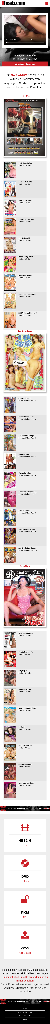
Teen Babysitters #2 (25, 202)
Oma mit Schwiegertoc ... (27, 418)
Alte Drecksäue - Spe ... (27, 549)
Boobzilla (24, 728)
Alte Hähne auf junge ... (27, 437)
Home (25, 1009)
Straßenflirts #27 (27, 512)
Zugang (25, 1019)
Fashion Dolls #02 (25, 183)
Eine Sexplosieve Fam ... (27, 530)
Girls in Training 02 (25, 653)
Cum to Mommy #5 (25, 765)
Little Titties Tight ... (26, 747)
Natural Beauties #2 (25, 634)
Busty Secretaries (25, 164)
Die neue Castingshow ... (27, 493)
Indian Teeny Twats (25, 258)
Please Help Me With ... (27, 220)
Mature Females (27, 474)
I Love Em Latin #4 (25, 277)
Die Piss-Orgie (27, 455)
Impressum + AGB (25, 1016)
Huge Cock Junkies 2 (26, 784)
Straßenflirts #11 (27, 399)
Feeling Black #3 (24, 690)
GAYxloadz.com (25, 1012)
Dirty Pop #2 (24, 672)
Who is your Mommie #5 (27, 709)
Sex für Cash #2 (24, 239)
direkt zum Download (25, 64)
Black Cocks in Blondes (26, 295)
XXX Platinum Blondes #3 (27, 314)
